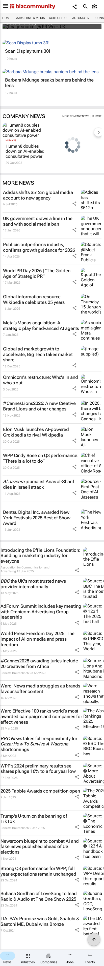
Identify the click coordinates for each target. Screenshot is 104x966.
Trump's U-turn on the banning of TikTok (34, 818)
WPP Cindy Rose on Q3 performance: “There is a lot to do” (41, 458)
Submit (96, 116)
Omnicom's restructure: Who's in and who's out (40, 379)
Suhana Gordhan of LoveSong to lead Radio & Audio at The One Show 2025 (39, 896)
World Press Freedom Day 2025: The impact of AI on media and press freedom (37, 639)
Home (6, 18)
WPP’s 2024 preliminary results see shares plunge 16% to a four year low (38, 768)
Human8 (11, 140)
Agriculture (58, 18)
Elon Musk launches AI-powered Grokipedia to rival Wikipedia (36, 432)
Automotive (81, 18)
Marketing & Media (30, 18)
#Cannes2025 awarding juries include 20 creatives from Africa (39, 663)
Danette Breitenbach (15, 673)
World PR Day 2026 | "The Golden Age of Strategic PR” (36, 273)
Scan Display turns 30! (27, 51)
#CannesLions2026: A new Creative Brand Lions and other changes (39, 406)
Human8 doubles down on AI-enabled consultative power (25, 151)
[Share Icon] (74, 203)
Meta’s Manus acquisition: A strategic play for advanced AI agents (41, 325)
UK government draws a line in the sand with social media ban (37, 221)
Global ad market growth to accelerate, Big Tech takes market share (38, 354)
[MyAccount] (95, 6)
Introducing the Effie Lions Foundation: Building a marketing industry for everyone (40, 555)
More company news (75, 116)
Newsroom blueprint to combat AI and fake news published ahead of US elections (40, 846)
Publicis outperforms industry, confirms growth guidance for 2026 (39, 247)
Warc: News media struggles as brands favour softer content (40, 688)
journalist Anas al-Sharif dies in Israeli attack (38, 484)
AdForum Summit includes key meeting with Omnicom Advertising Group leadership (41, 611)
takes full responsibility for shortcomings (39, 744)
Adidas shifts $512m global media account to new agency (38, 195)
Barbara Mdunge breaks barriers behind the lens (49, 82)
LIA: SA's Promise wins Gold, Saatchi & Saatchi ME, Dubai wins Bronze (40, 921)
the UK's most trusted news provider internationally (33, 583)
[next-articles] (98, 132)
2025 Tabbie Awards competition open (40, 791)
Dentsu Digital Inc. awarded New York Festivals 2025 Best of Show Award (36, 517)
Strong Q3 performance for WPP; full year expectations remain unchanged (38, 871)
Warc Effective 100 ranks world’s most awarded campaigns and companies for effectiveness (41, 716)
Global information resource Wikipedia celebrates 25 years (34, 299)
